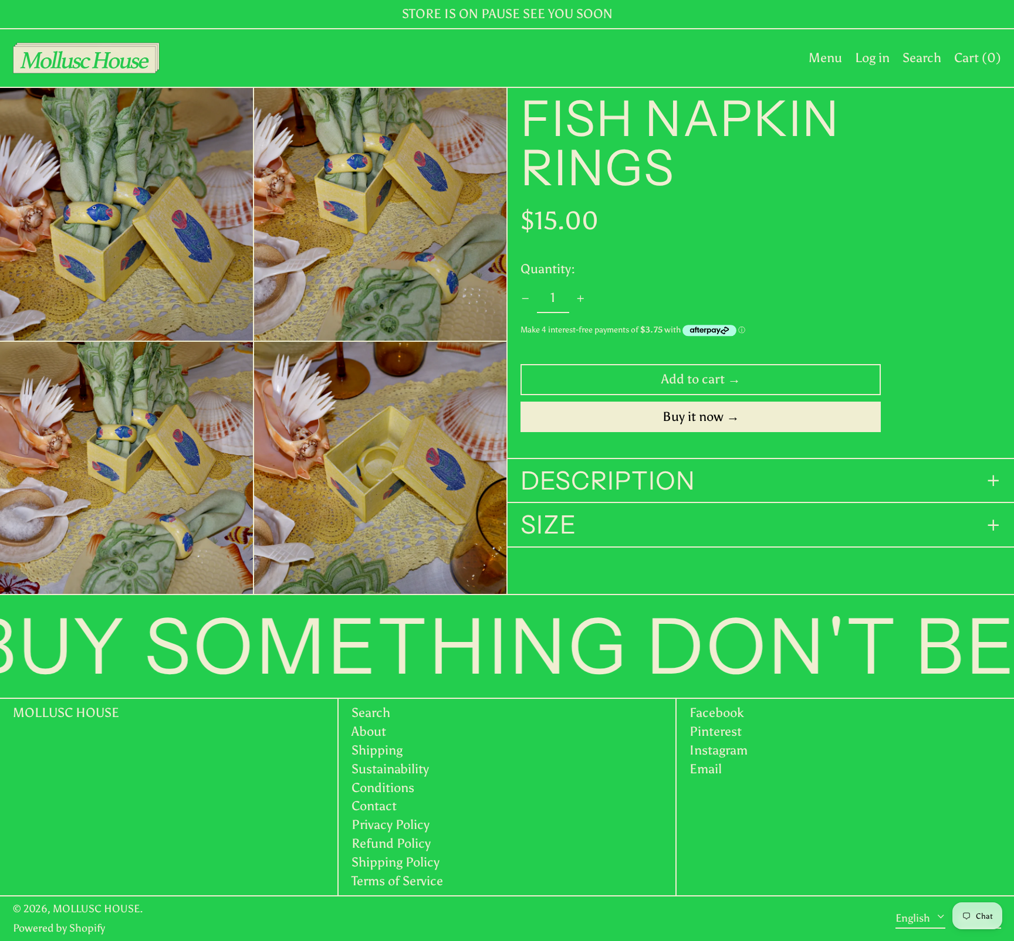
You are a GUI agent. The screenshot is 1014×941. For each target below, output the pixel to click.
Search (370, 713)
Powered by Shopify (59, 928)
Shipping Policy (395, 862)
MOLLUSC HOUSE (66, 713)
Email (705, 769)
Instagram (718, 750)
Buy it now (693, 416)
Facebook (716, 713)
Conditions (382, 788)
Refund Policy (391, 843)
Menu (825, 58)
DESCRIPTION (607, 481)
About (368, 731)
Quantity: (547, 269)
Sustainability (390, 769)
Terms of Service (397, 881)
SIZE (548, 525)
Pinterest (715, 731)
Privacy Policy (390, 825)
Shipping (377, 750)
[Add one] (580, 298)
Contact (374, 806)
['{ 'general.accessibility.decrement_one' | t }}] (525, 298)
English (913, 918)
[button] (922, 58)
